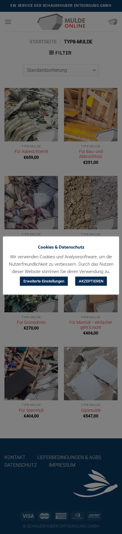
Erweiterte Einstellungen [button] (43, 281)
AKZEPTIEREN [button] (91, 281)
